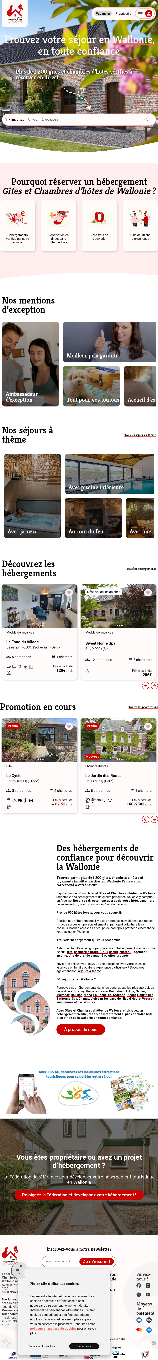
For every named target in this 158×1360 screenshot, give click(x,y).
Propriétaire (124, 13)
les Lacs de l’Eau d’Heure (122, 998)
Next (69, 610)
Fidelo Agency (153, 1343)
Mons (88, 995)
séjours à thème (89, 971)
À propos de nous (80, 1029)
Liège (130, 991)
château (125, 952)
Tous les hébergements (141, 569)
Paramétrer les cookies (42, 1346)
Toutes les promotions (143, 707)
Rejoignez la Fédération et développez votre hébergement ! (79, 1194)
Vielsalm (97, 998)
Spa (74, 998)
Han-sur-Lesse (97, 991)
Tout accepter (84, 1346)
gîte (70, 952)
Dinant (131, 995)
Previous (145, 685)
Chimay (84, 998)
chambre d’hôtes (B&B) (91, 952)
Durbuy (79, 991)
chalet (113, 952)
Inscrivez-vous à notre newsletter (79, 1249)
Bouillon (76, 995)
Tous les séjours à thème (140, 435)
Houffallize (145, 995)
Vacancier (103, 13)
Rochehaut (117, 991)
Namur (140, 991)
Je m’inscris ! (96, 1261)
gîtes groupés (118, 955)
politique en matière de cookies (53, 1328)
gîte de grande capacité (86, 955)
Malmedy (63, 995)
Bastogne (63, 998)
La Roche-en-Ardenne (109, 995)
